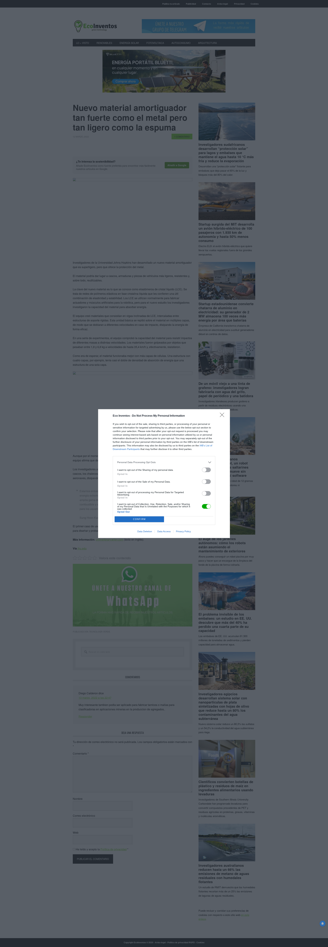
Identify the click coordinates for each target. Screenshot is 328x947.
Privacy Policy (183, 531)
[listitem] (164, 462)
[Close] (223, 416)
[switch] (206, 470)
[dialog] (164, 473)
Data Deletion (144, 531)
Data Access (164, 531)
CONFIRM (139, 519)
